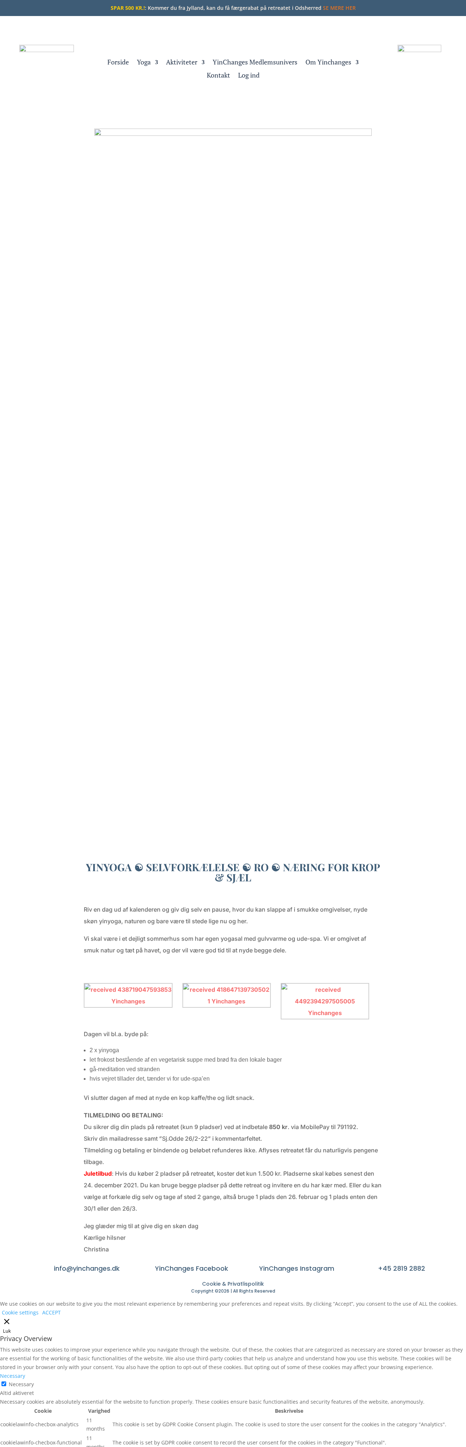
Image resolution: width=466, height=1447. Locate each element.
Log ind (249, 75)
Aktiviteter (181, 62)
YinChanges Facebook (191, 1268)
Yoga (144, 62)
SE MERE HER (339, 7)
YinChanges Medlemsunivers (255, 62)
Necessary (21, 1384)
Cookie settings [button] (20, 1312)
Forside (118, 62)
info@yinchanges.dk (87, 1268)
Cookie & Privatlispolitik (233, 1283)
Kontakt (218, 75)
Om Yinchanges (328, 62)
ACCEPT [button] (51, 1312)
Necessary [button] (12, 1375)
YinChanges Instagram (296, 1268)
